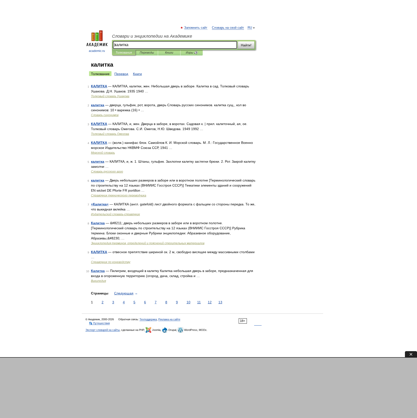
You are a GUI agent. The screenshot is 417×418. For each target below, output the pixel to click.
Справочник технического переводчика (118, 195)
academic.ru (97, 51)
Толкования (124, 52)
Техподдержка (148, 319)
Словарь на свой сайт (228, 27)
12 (210, 302)
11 (199, 302)
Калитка (98, 223)
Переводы (147, 52)
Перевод (121, 74)
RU (250, 27)
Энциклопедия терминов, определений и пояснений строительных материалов (147, 243)
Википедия (98, 281)
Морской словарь (103, 152)
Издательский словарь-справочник (115, 214)
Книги (169, 52)
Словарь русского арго (107, 171)
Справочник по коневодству (110, 262)
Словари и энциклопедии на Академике (152, 36)
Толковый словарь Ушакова (110, 96)
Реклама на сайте (169, 319)
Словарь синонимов (104, 115)
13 (220, 302)
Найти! (246, 45)
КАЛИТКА (99, 86)
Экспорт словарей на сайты (102, 329)
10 (188, 302)
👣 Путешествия (99, 323)
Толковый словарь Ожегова (110, 134)
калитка (97, 105)
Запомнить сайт (196, 27)
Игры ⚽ (192, 52)
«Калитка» (100, 204)
